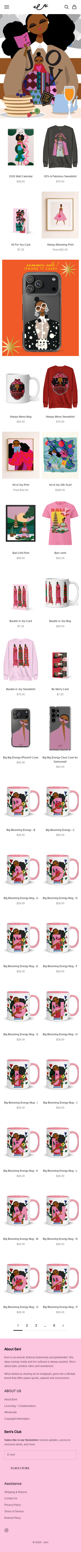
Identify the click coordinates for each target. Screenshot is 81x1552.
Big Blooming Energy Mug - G (20, 1034)
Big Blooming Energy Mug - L (60, 1170)
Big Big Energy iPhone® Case (20, 757)
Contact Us (10, 1498)
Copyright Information (17, 1418)
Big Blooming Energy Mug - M (20, 1238)
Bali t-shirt (60, 553)
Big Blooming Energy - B (20, 830)
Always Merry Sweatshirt (60, 416)
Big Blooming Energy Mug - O (20, 1307)
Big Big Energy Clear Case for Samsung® (60, 759)
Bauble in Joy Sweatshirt (20, 689)
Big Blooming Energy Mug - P (60, 1307)
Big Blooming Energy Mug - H (60, 1034)
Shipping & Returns (15, 1492)
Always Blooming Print (60, 244)
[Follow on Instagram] (6, 1530)
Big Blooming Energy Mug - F (60, 966)
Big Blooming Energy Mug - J (60, 1102)
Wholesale (10, 1412)
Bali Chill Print (21, 553)
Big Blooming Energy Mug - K (20, 1170)
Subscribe (20, 1468)
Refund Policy (12, 1517)
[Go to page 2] (63, 1326)
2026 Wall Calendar (21, 176)
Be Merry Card (60, 689)
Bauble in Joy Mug (60, 621)
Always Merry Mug (21, 416)
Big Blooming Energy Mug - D (60, 898)
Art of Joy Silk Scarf (60, 484)
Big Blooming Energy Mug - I (21, 1102)
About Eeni (10, 1399)
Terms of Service (14, 1511)
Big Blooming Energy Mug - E (20, 966)
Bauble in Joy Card (21, 621)
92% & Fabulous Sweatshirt (60, 176)
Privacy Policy (12, 1504)
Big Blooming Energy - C (60, 830)
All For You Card (20, 244)
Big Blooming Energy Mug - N (60, 1238)
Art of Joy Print (20, 484)
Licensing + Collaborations (20, 1406)
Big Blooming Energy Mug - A (21, 898)
